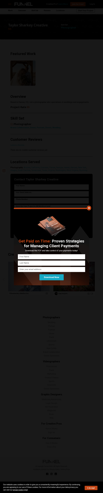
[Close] (89, 208)
